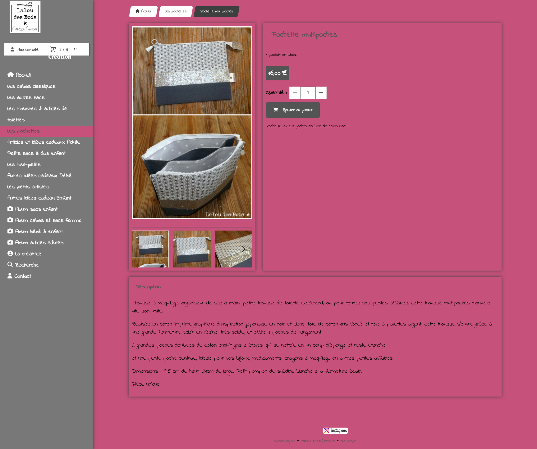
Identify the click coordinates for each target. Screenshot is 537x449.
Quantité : (276, 93)
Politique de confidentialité (318, 441)
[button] (243, 248)
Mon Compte (348, 441)
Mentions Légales (284, 441)
